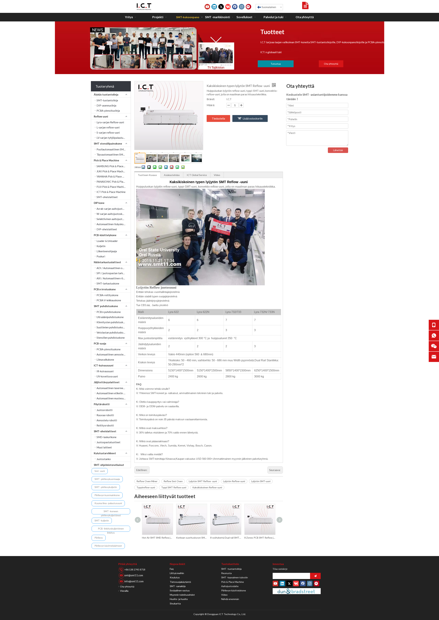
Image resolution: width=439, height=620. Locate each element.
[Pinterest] (248, 6)
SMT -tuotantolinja (231, 568)
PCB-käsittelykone (105, 235)
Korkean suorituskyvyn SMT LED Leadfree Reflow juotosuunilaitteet (191, 537)
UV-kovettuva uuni (107, 376)
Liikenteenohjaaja (107, 251)
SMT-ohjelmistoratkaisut (109, 464)
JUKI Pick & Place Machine (112, 171)
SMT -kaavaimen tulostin (234, 577)
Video (217, 175)
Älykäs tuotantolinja (106, 94)
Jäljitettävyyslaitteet (107, 382)
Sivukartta (175, 603)
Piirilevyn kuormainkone (107, 495)
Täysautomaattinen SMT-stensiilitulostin (114, 154)
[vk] (228, 6)
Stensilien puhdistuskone (111, 337)
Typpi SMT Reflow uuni (173, 487)
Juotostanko (104, 459)
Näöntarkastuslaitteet (107, 262)
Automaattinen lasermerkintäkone (114, 388)
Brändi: (211, 99)
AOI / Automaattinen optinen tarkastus (114, 268)
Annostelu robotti (107, 420)
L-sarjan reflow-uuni (108, 127)
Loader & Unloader (107, 240)
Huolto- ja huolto (179, 599)
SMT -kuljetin (101, 520)
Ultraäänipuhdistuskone (110, 317)
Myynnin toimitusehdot (182, 594)
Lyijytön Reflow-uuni (234, 481)
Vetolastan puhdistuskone (111, 332)
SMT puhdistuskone (106, 306)
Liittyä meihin (177, 573)
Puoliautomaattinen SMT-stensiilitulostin (114, 149)
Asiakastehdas (172, 175)
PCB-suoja (100, 343)
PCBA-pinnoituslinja (108, 110)
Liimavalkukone (105, 359)
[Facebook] (235, 6)
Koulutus (175, 577)
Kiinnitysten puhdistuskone (112, 322)
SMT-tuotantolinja (107, 100)
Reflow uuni (101, 116)
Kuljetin (101, 246)
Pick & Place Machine (106, 160)
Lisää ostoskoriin (253, 118)
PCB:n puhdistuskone (109, 311)
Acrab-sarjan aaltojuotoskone (114, 208)
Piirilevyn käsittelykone (233, 590)
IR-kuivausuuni (105, 371)
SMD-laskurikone (106, 437)
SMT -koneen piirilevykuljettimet (111, 512)
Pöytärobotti (102, 404)
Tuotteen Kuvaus (147, 175)
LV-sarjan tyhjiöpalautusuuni (113, 137)
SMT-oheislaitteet (107, 197)
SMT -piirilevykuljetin (105, 487)
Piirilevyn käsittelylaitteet (108, 545)
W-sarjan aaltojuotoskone (112, 213)
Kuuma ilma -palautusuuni (108, 503)
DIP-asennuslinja (106, 105)
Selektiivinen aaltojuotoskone (113, 218)
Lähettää (338, 150)
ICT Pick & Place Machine (111, 191)
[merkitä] (315, 576)
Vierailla (124, 590)
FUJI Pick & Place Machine (111, 186)
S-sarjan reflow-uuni (108, 132)
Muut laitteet (104, 447)
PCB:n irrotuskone (105, 289)
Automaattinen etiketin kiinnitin (114, 393)
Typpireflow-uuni (146, 487)
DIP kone (99, 202)
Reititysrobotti (105, 425)
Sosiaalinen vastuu (180, 590)
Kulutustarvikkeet (105, 453)
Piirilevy (98, 537)
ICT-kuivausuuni (103, 365)
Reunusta (226, 573)
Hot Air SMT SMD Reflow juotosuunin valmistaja (157, 537)
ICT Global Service (197, 175)
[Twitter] (221, 6)
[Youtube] (207, 6)
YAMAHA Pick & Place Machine (114, 176)
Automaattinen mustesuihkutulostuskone (114, 398)
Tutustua (276, 63)
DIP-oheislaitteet (107, 229)
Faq (172, 568)
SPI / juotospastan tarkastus (113, 273)
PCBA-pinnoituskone (109, 349)
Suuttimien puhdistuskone (111, 327)
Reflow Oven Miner (147, 481)
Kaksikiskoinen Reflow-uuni (207, 487)
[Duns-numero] (297, 591)
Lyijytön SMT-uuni (260, 481)
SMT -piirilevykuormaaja (107, 479)
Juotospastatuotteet (108, 442)
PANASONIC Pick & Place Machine (114, 181)
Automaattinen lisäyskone (111, 224)
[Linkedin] (214, 6)
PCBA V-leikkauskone (109, 300)
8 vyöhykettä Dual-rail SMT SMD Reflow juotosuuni (225, 537)
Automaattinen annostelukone (114, 354)
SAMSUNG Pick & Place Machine (114, 166)
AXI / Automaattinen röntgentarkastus (114, 278)
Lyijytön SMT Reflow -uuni (203, 481)
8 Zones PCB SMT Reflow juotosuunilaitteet (259, 537)
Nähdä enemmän (230, 599)
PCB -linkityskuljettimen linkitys (111, 529)
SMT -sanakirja (178, 586)
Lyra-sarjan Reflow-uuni (110, 122)
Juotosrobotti (104, 410)
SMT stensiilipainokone (108, 143)
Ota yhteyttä (331, 63)
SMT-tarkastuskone (108, 283)
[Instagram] (241, 6)
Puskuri (101, 256)
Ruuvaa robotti (105, 415)
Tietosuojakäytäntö (180, 581)
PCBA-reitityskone (107, 295)
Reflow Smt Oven (173, 481)
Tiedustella (218, 118)
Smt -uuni (99, 470)
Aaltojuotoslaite (230, 586)
